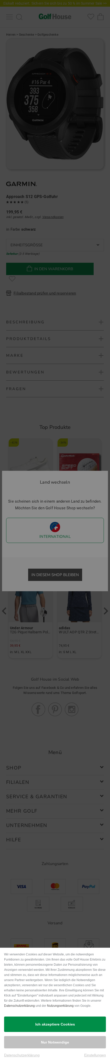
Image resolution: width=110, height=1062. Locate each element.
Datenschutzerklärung (19, 1006)
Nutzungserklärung (60, 1006)
